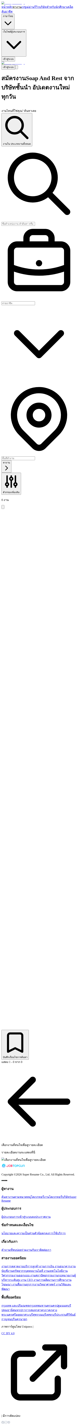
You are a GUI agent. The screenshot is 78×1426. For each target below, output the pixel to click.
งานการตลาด (10, 1266)
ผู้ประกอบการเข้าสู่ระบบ (16, 1216)
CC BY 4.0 (8, 1333)
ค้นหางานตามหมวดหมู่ (16, 1196)
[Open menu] (16, 67)
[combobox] (39, 303)
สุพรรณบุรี (39, 1314)
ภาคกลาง (51, 1310)
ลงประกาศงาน (41, 1216)
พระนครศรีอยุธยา (12, 1314)
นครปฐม (56, 1305)
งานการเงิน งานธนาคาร (55, 1266)
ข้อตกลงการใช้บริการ (52, 1233)
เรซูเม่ (25, 7)
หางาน (17, 7)
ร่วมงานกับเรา (31, 1249)
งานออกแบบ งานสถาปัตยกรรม (33, 1275)
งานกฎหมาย (61, 1275)
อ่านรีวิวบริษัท (38, 7)
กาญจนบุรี (8, 1319)
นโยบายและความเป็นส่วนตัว (19, 1233)
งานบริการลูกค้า (29, 1266)
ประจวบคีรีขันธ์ (66, 1314)
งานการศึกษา (57, 1279)
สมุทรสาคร (37, 1310)
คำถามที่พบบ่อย (11, 1249)
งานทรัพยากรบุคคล (20, 1270)
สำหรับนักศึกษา (57, 7)
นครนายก (21, 1319)
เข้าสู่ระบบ (8, 59)
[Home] (13, 3)
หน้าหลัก (7, 7)
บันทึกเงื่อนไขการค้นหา (15, 1057)
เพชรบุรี (51, 1314)
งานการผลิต (41, 1279)
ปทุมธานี (7, 1310)
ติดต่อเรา (45, 1249)
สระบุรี (28, 1314)
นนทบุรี (66, 1305)
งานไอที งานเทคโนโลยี (48, 1270)
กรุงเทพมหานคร (40, 1305)
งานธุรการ (28, 1284)
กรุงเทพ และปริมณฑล (15, 1305)
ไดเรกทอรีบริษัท (59, 1196)
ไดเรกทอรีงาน (40, 1196)
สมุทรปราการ (21, 1310)
